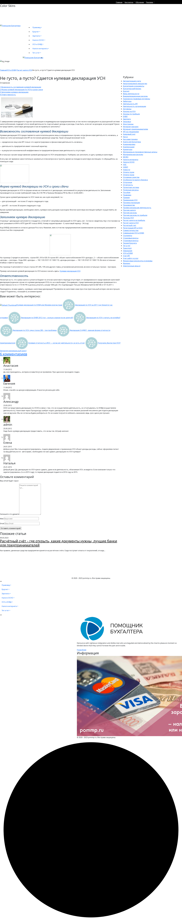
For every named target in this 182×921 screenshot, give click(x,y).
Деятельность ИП (130, 104)
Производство (129, 205)
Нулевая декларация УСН (70, 271)
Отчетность (128, 185)
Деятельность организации (134, 106)
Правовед (127, 195)
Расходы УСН (128, 218)
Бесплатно (129, 2)
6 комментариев (13, 354)
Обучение (140, 2)
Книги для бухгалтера (132, 142)
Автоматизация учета (132, 81)
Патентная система (131, 187)
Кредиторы (127, 149)
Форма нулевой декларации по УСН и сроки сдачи (21, 89)
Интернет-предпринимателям (135, 129)
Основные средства (131, 177)
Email (2, 523)
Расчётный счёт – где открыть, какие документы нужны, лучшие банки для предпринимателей (58, 543)
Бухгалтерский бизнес (132, 88)
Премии (126, 197)
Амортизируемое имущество (135, 83)
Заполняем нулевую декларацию (14, 92)
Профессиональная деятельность (137, 208)
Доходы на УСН (129, 111)
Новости (126, 170)
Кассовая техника (130, 139)
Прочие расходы (130, 213)
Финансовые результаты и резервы (137, 261)
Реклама (149, 2)
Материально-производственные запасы (140, 152)
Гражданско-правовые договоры (136, 99)
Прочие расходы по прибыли (135, 215)
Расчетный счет (129, 225)
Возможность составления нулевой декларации (20, 87)
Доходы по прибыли (131, 114)
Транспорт (127, 248)
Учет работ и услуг (130, 258)
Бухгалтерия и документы (133, 86)
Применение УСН (130, 200)
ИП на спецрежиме (131, 132)
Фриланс (126, 263)
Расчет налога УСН (24, 70)
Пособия (126, 192)
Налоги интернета (130, 159)
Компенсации (128, 147)
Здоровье (127, 121)
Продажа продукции (131, 202)
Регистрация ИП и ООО (133, 228)
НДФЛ (125, 167)
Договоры (127, 109)
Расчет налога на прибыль (134, 220)
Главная (119, 2)
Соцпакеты (127, 235)
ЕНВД (125, 116)
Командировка (129, 144)
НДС (124, 164)
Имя (1, 518)
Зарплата (127, 119)
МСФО (125, 157)
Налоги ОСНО (128, 162)
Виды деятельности (131, 94)
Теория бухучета (130, 243)
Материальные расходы (133, 154)
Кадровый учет (129, 134)
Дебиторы (127, 101)
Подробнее (81, 650)
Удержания (127, 251)
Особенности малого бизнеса (135, 180)
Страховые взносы (130, 238)
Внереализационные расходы (135, 96)
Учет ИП (126, 256)
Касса (125, 137)
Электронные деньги (131, 266)
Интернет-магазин (130, 126)
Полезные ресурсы (131, 190)
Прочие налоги (129, 210)
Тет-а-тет (126, 245)
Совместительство (131, 230)
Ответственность (8, 94)
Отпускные (127, 182)
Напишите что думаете (9, 514)
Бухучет (126, 91)
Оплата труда (128, 172)
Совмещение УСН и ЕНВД (133, 233)
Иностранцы (128, 124)
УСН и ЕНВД (11, 70)
